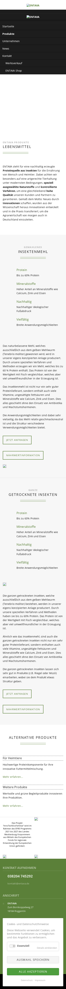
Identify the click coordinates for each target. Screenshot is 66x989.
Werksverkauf (14, 63)
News (5, 48)
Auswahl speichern (33, 959)
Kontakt (7, 56)
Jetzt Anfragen (17, 440)
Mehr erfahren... (13, 777)
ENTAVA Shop (14, 70)
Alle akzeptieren (33, 971)
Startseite (8, 26)
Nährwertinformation (23, 455)
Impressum (40, 980)
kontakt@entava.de (18, 883)
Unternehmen (11, 41)
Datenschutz (27, 980)
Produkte (8, 34)
